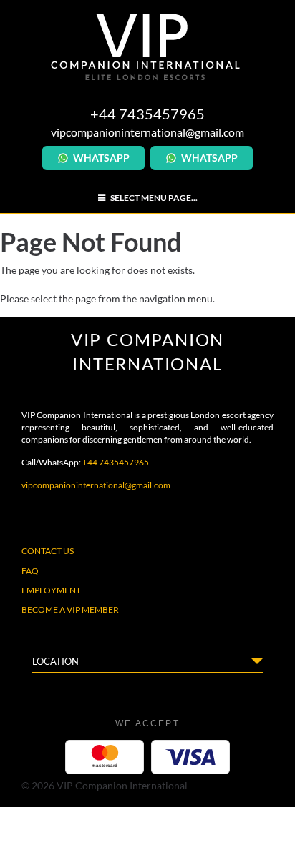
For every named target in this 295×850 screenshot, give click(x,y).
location (55, 661)
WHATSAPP (101, 158)
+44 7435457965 (115, 462)
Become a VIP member (70, 609)
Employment (51, 590)
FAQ (30, 570)
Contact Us (47, 550)
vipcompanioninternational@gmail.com (147, 132)
